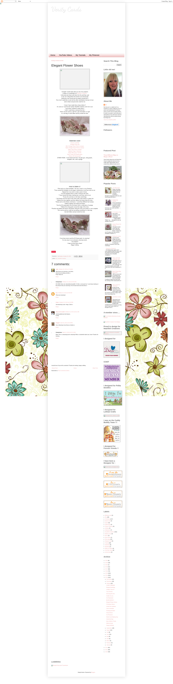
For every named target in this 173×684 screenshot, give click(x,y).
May (108, 636)
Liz (106, 104)
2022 (106, 564)
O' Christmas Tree (116, 212)
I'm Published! (109, 598)
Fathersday (107, 524)
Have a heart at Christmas (116, 285)
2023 (106, 562)
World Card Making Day (112, 617)
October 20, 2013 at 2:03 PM (66, 302)
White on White (108, 548)
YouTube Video (109, 550)
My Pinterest (94, 55)
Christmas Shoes (110, 604)
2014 (106, 575)
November (109, 581)
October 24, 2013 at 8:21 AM (72, 311)
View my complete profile (110, 119)
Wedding (107, 546)
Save (54, 251)
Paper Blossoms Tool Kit (74, 152)
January (109, 645)
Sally (57, 269)
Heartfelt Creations (82, 93)
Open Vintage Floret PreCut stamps (75, 147)
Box (56, 258)
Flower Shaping (109, 526)
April (108, 638)
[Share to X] (78, 256)
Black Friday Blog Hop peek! (116, 272)
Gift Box (107, 528)
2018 (106, 566)
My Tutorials (80, 55)
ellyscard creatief (60, 311)
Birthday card (108, 515)
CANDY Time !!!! (110, 589)
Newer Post (54, 368)
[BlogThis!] (76, 256)
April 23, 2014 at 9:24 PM (66, 322)
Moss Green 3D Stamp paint (74, 154)
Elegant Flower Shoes (111, 602)
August (108, 630)
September (109, 628)
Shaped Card (108, 541)
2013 (106, 577)
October (109, 583)
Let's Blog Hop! (116, 187)
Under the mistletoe (111, 606)
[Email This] (75, 256)
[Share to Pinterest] (82, 256)
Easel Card (107, 520)
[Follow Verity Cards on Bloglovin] (111, 125)
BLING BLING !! (110, 600)
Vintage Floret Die (74, 144)
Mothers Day (108, 533)
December (109, 579)
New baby (107, 539)
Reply (57, 276)
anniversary (108, 552)
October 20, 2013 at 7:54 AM (66, 269)
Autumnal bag (109, 619)
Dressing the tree (110, 593)
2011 (106, 649)
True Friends (109, 591)
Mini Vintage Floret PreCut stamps (75, 146)
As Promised (109, 614)
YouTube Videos (65, 55)
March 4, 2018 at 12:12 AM (69, 332)
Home (52, 55)
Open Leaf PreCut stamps (75, 149)
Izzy (57, 292)
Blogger (93, 672)
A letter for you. (110, 596)
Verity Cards (66, 9)
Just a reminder (110, 608)
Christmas (107, 519)
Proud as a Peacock (111, 248)
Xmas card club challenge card (116, 258)
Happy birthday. (110, 625)
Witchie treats (109, 623)
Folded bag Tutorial (115, 200)
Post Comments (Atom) (63, 370)
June (108, 634)
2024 (106, 560)
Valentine (107, 544)
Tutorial (107, 543)
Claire (57, 302)
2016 (106, 571)
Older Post (95, 368)
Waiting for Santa (116, 236)
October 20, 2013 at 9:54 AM (69, 281)
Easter (106, 522)
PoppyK (58, 322)
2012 (106, 647)
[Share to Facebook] (80, 256)
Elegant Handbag (110, 587)
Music (106, 535)
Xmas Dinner (109, 612)
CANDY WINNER (110, 585)
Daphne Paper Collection (74, 151)
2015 (106, 573)
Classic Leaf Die (75, 142)
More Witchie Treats (111, 621)
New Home (107, 537)
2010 (106, 651)
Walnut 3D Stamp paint (75, 156)
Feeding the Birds (110, 610)
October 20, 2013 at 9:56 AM (65, 292)
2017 (106, 569)
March (108, 640)
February (109, 642)
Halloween (107, 530)
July (108, 632)
